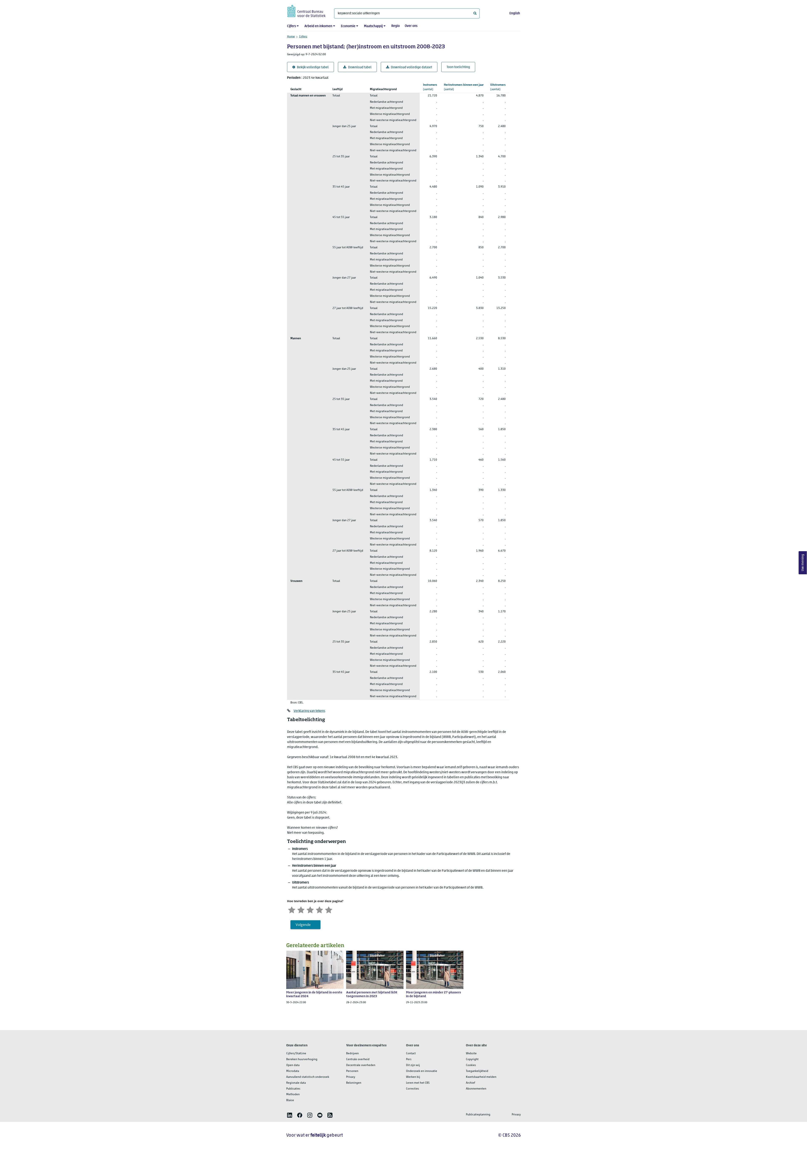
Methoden (293, 1094)
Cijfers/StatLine (296, 1053)
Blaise (290, 1100)
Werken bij (413, 1077)
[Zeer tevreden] (328, 909)
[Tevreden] (319, 909)
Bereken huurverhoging (301, 1059)
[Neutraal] (310, 909)
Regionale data (296, 1083)
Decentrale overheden (360, 1065)
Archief (470, 1083)
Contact (411, 1053)
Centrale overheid (357, 1059)
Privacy (350, 1077)
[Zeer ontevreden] (291, 909)
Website (471, 1053)
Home (291, 36)
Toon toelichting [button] (458, 67)
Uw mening (802, 562)
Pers (408, 1059)
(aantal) (430, 87)
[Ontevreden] (301, 909)
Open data (292, 1065)
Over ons (411, 26)
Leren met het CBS (418, 1083)
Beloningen (353, 1083)
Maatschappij (373, 26)
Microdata (292, 1071)
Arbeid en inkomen (318, 26)
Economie (348, 26)
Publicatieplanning (478, 1114)
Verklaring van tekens (309, 711)
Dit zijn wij (413, 1065)
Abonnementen (476, 1088)
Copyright (472, 1059)
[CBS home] (306, 10)
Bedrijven (352, 1053)
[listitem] (289, 1115)
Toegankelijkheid (477, 1071)
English (514, 13)
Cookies (471, 1065)
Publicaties (293, 1088)
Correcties (412, 1088)
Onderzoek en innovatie (421, 1071)
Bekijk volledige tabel (313, 67)
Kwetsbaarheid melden (481, 1077)
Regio (395, 26)
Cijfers (291, 26)
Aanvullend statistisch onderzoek (307, 1077)
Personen (352, 1071)
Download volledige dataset (411, 67)
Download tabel (360, 67)
